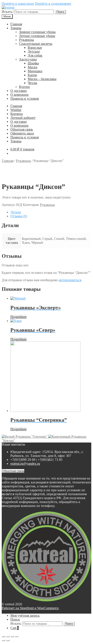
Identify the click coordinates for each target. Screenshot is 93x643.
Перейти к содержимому (53, 3)
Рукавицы (26, 40)
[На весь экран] (12, 636)
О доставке (18, 91)
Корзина (16, 114)
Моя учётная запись (25, 615)
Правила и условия (24, 98)
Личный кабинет (22, 118)
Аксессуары (28, 59)
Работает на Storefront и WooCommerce (30, 608)
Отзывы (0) (18, 216)
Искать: (7, 11)
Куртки (24, 87)
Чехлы (32, 83)
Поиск (60, 11)
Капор (32, 75)
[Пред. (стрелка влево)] (3, 640)
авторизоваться (70, 280)
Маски (32, 67)
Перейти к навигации (18, 3)
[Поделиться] (8, 636)
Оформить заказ (22, 133)
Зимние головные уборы (37, 32)
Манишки (35, 71)
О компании (19, 94)
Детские (34, 51)
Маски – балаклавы (42, 79)
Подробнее (18, 317)
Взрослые (35, 47)
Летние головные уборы (37, 36)
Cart (14, 628)
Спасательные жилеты (35, 43)
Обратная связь (21, 129)
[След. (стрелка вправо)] (8, 640)
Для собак (35, 55)
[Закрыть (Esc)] (3, 636)
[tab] (50, 212)
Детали (15, 212)
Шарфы (33, 63)
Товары (15, 28)
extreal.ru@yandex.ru (25, 463)
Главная (16, 24)
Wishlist (15, 110)
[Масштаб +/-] (16, 636)
